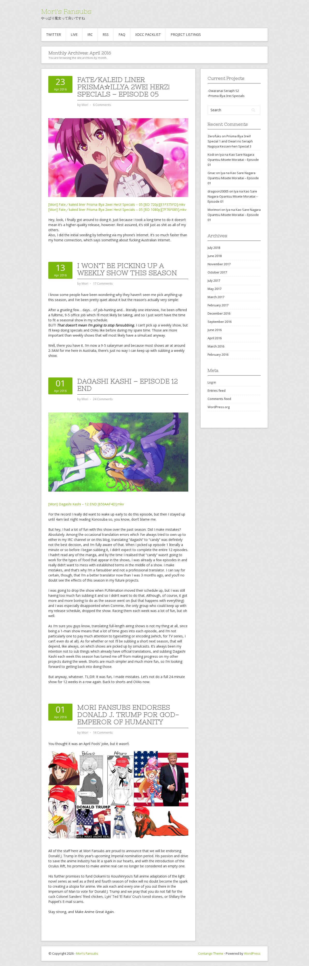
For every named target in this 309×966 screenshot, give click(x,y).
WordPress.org (219, 407)
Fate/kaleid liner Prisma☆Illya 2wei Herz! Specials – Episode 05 (123, 87)
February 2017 (218, 305)
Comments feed (219, 399)
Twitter (53, 34)
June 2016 (215, 330)
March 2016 (216, 346)
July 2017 (214, 280)
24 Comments (103, 399)
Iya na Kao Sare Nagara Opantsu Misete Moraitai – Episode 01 (233, 159)
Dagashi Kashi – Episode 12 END (127, 384)
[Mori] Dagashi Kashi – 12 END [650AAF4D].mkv (86, 504)
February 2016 (218, 354)
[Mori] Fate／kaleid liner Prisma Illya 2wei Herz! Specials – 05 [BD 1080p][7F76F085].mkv (117, 209)
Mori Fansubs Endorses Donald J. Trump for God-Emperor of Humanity (128, 714)
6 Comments (102, 105)
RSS (106, 34)
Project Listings (186, 34)
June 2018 (215, 256)
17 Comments (103, 283)
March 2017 (216, 297)
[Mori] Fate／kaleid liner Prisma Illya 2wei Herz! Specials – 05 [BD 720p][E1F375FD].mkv (116, 204)
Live (74, 34)
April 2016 (215, 338)
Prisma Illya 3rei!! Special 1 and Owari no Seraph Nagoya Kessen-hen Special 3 (230, 141)
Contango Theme (210, 953)
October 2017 (217, 272)
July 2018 (214, 247)
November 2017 (219, 264)
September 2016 (220, 321)
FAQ (122, 34)
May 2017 (214, 289)
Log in (212, 382)
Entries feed (216, 390)
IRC (90, 34)
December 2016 (219, 313)
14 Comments (103, 732)
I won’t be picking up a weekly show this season (127, 269)
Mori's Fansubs (66, 11)
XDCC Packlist (148, 34)
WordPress (252, 953)
